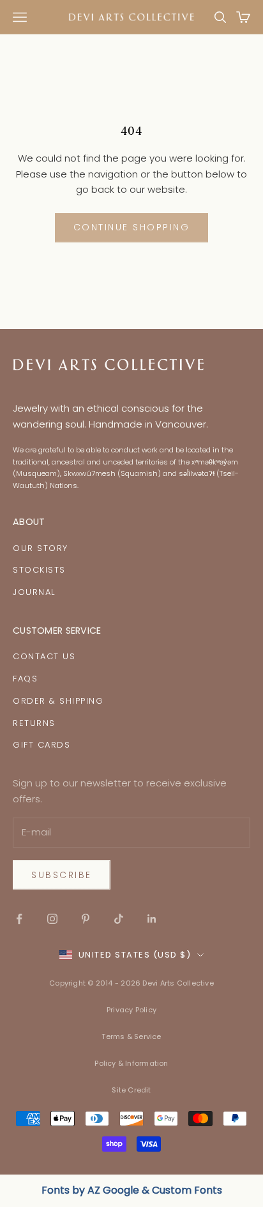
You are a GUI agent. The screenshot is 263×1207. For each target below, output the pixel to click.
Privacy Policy (131, 1010)
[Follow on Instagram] (52, 918)
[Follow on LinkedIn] (152, 918)
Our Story (40, 548)
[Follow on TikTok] (118, 918)
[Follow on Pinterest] (85, 918)
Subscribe (61, 875)
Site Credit (131, 1090)
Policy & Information (131, 1063)
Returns (34, 723)
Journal (34, 592)
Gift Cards (41, 745)
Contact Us (44, 656)
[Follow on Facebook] (19, 918)
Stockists (39, 570)
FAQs (25, 679)
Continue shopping (131, 227)
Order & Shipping (58, 701)
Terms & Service (131, 1036)
